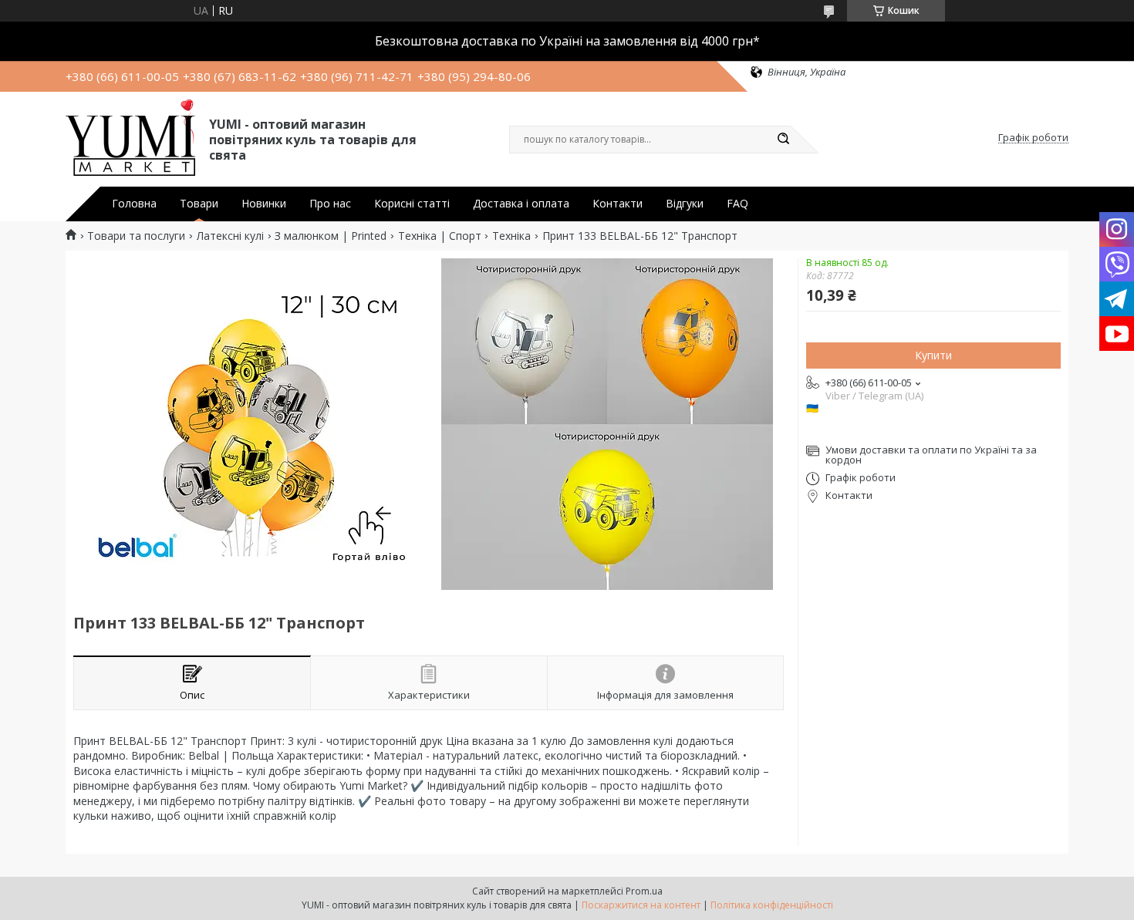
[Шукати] (783, 139)
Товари (199, 203)
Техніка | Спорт (439, 236)
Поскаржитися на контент (641, 905)
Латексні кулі (230, 236)
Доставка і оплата (521, 203)
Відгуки (685, 203)
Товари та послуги (136, 236)
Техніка (511, 236)
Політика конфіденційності (771, 905)
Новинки (263, 203)
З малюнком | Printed (330, 236)
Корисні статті (412, 203)
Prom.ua (644, 891)
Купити (933, 355)
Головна (134, 203)
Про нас (330, 203)
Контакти (617, 203)
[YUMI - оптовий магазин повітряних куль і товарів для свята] (130, 138)
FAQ (737, 203)
